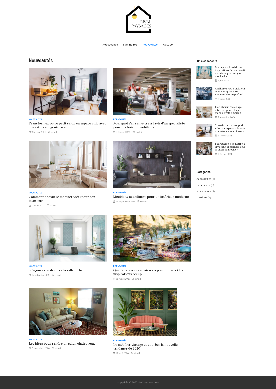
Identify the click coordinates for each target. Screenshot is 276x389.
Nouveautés (150, 44)
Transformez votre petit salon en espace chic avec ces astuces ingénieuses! (67, 125)
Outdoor (168, 44)
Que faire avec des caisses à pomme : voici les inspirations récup (148, 272)
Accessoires (110, 44)
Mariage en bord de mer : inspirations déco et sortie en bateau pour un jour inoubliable (230, 72)
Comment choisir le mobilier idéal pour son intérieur (62, 199)
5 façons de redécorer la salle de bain (57, 270)
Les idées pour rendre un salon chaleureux (62, 343)
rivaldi (54, 132)
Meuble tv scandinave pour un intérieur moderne (151, 197)
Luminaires (130, 44)
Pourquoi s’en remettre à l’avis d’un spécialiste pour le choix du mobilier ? (149, 125)
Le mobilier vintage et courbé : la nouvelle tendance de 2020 (145, 346)
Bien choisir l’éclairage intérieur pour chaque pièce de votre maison (228, 109)
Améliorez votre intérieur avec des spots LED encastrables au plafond (230, 91)
